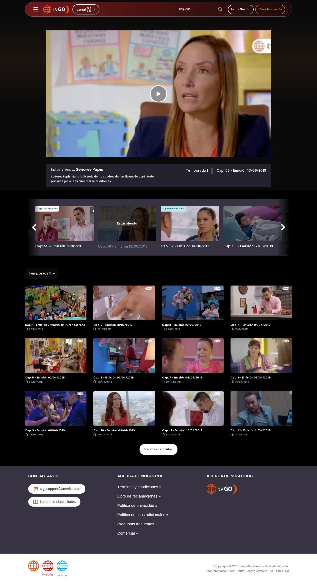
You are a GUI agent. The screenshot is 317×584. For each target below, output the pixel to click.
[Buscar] (220, 9)
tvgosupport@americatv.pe (60, 489)
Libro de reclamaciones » (139, 496)
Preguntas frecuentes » (137, 524)
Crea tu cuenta (270, 9)
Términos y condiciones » (139, 487)
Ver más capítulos (158, 449)
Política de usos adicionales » (142, 515)
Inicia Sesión (241, 9)
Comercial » (127, 533)
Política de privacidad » (137, 505)
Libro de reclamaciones (58, 502)
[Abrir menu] (36, 9)
